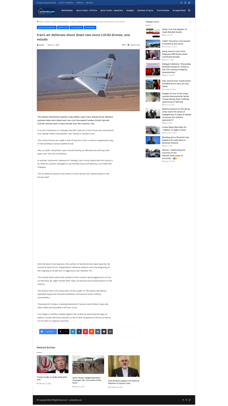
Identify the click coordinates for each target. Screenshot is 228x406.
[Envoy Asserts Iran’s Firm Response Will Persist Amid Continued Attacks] (153, 55)
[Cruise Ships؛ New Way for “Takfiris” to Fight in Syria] (153, 130)
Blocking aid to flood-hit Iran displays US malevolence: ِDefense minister (175, 140)
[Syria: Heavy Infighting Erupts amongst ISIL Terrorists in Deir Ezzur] (88, 364)
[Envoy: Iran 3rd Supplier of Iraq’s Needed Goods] (153, 33)
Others (48, 21)
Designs (130, 10)
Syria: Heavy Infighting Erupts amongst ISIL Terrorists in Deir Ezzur (86, 380)
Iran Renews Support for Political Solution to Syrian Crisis (123, 381)
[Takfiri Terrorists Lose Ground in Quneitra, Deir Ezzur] (153, 44)
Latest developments (60, 21)
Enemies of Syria (145, 10)
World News (67, 10)
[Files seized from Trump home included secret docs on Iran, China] (153, 84)
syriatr (41, 45)
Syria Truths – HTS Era (86, 10)
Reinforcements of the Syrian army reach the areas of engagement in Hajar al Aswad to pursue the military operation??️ (176, 114)
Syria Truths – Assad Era (112, 10)
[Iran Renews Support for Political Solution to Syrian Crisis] (124, 366)
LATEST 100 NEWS (66, 2)
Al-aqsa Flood (179, 10)
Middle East (63, 27)
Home (41, 21)
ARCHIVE (89, 2)
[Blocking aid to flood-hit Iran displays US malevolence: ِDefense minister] (153, 140)
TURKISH (79, 2)
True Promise (163, 10)
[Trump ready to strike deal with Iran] (52, 364)
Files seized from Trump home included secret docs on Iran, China (176, 84)
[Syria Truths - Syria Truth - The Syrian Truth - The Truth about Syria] (46, 11)
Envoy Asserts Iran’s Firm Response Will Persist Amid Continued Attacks (174, 54)
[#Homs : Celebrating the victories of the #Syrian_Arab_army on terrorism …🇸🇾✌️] (153, 153)
